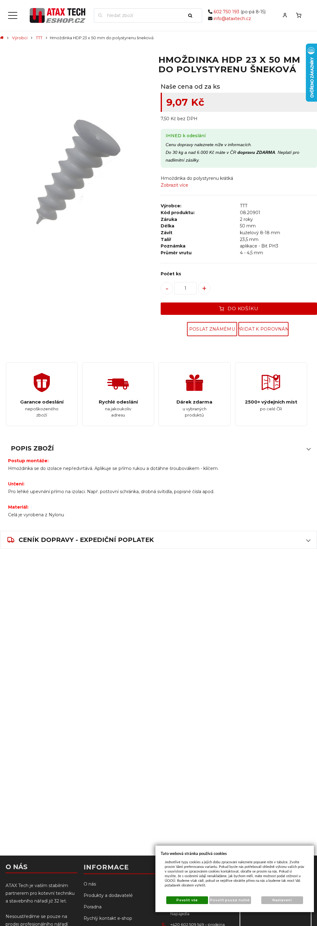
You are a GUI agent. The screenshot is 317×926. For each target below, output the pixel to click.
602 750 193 (226, 12)
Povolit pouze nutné (230, 900)
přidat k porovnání (263, 329)
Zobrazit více (174, 185)
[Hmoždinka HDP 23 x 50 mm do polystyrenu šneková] (78, 168)
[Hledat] (193, 15)
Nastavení (282, 900)
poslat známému (212, 329)
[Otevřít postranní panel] (12, 15)
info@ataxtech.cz (232, 18)
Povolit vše (187, 900)
